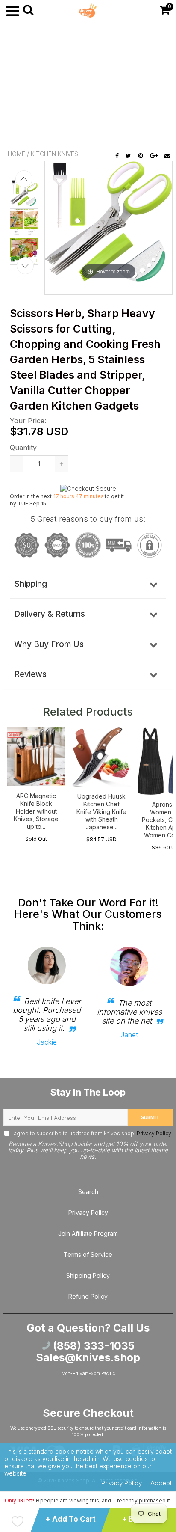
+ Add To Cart (71, 1519)
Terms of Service (88, 1254)
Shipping (30, 584)
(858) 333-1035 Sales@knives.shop (88, 1351)
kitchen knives (54, 153)
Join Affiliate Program (88, 1233)
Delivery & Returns (49, 614)
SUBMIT (150, 1117)
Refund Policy (88, 1296)
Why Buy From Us (49, 644)
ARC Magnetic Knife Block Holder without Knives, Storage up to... (36, 811)
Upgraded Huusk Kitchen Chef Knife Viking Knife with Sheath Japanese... (101, 812)
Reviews (30, 674)
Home (16, 153)
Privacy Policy (153, 1133)
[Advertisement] (88, 85)
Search (88, 1191)
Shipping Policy (88, 1275)
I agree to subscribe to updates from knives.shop (91, 1133)
